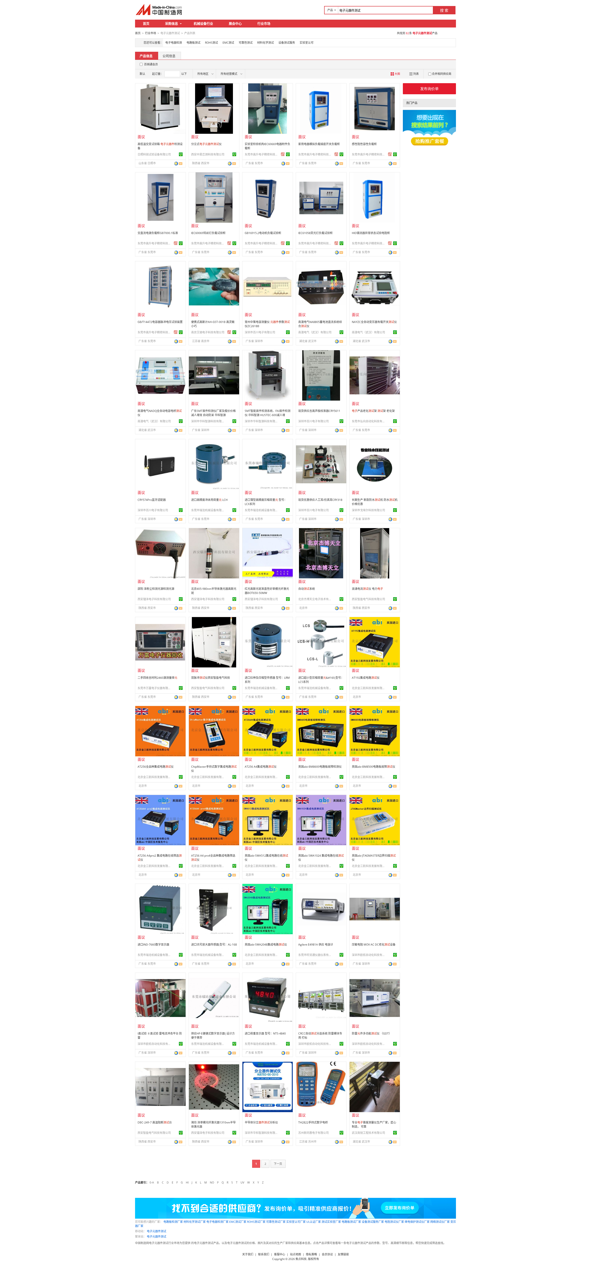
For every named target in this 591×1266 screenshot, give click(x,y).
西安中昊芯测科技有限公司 (207, 154)
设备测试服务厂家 (373, 1222)
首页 (146, 23)
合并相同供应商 (441, 74)
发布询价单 (429, 88)
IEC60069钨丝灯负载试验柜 (208, 233)
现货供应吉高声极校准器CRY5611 (319, 411)
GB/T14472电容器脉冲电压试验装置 (160, 322)
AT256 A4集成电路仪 (261, 767)
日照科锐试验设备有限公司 (154, 154)
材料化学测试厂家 (195, 1222)
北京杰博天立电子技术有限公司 (315, 599)
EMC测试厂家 (237, 1222)
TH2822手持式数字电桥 (313, 1122)
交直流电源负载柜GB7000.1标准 (158, 233)
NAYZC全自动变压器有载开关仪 (374, 322)
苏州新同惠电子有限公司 (313, 1133)
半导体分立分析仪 (261, 1122)
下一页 (278, 1164)
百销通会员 (151, 64)
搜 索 (444, 10)
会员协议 (327, 1254)
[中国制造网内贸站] (159, 9)
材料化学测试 (265, 43)
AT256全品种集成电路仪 (156, 767)
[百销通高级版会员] (283, 154)
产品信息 (146, 56)
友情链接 (343, 1254)
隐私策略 (311, 1254)
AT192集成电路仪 (366, 678)
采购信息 (171, 23)
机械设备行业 (203, 23)
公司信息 (169, 56)
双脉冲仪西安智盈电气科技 (210, 678)
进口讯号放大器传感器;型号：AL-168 (214, 944)
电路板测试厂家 (351, 1222)
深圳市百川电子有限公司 (260, 332)
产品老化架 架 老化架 (373, 411)
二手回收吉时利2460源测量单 (157, 678)
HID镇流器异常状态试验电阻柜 (371, 233)
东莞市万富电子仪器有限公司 (155, 688)
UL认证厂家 (313, 1222)
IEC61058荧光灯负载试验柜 (315, 233)
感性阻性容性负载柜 (364, 144)
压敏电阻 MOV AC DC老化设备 (373, 944)
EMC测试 (228, 43)
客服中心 (279, 1254)
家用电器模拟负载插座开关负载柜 (319, 144)
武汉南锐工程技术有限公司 (368, 1133)
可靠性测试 (246, 43)
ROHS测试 (211, 43)
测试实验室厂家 (331, 1222)
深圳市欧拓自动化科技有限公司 (369, 955)
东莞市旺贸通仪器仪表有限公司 (315, 955)
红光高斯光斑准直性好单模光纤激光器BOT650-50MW (267, 591)
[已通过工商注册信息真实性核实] (181, 154)
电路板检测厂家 (173, 1222)
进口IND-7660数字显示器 (153, 944)
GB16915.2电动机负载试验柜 (263, 233)
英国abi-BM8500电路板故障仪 (373, 767)
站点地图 (295, 1254)
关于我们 (247, 1254)
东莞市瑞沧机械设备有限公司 (208, 510)
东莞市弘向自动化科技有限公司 (369, 421)
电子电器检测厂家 (217, 1222)
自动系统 (306, 589)
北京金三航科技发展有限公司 (369, 688)
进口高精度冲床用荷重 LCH (209, 500)
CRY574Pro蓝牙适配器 (152, 500)
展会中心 (235, 23)
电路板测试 (193, 43)
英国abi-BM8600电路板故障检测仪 (320, 767)
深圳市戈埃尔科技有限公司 (368, 510)
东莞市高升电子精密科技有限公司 (262, 154)
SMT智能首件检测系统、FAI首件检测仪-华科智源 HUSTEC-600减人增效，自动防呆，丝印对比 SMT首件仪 (267, 417)
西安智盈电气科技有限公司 (368, 599)
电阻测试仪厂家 (394, 1222)
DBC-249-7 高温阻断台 (155, 1122)
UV (242, 1182)
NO (212, 1182)
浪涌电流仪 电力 (367, 589)
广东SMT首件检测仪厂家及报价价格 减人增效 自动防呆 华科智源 (213, 413)
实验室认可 (307, 43)
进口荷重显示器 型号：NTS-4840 (265, 1033)
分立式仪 (206, 144)
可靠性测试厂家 (276, 1222)
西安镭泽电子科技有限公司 (154, 599)
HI (187, 1182)
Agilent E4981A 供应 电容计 (315, 944)
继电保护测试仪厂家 (417, 1222)
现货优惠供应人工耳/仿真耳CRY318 (320, 500)
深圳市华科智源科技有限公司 (208, 421)
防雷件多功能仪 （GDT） (372, 1033)
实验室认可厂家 (296, 1222)
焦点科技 (301, 1259)
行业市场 (263, 23)
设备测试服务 (286, 43)
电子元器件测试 (156, 1231)
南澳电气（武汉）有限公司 (315, 332)
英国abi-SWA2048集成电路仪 (266, 944)
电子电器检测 (173, 43)
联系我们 (263, 1254)
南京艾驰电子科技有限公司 (207, 332)
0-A (152, 1182)
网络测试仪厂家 (440, 1222)
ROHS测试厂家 (256, 1222)
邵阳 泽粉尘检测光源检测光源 (156, 589)
